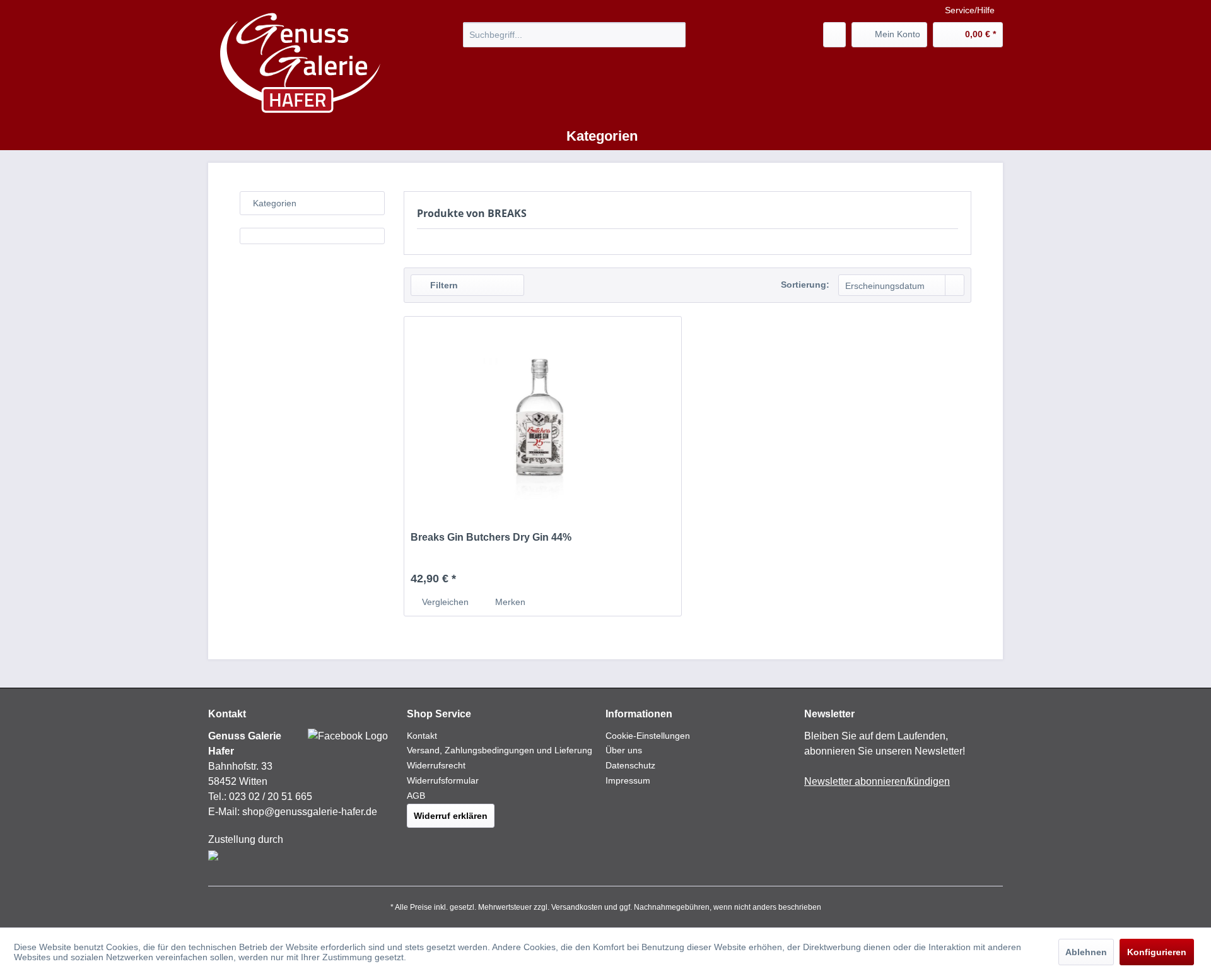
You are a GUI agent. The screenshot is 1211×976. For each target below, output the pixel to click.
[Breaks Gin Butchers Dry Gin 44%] (543, 417)
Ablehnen (1086, 952)
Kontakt (422, 736)
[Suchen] (674, 34)
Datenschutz (630, 765)
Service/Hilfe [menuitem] (969, 10)
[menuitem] (574, 34)
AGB (416, 796)
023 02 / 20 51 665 (270, 796)
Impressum (628, 780)
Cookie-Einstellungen (648, 736)
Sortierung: (805, 284)
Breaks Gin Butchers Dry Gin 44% (491, 537)
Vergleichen (444, 602)
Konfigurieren (1156, 952)
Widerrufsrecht (436, 765)
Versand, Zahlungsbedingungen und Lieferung (499, 750)
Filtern (443, 285)
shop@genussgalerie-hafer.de (309, 811)
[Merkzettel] (834, 34)
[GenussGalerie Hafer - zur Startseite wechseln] (300, 63)
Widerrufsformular (443, 780)
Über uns (624, 750)
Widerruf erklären (451, 816)
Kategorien (274, 203)
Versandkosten (576, 907)
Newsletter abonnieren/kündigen (877, 781)
